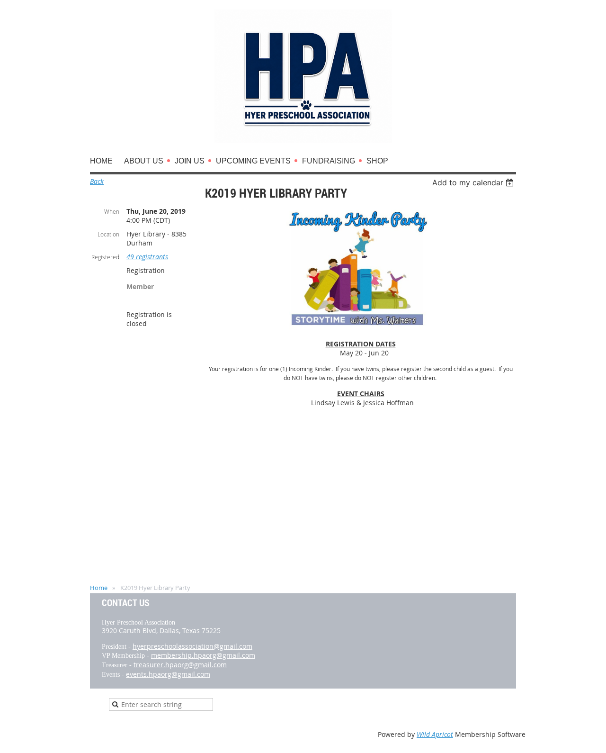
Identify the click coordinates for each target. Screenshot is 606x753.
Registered (105, 257)
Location (108, 234)
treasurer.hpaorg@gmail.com (180, 664)
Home (98, 587)
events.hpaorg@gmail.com (168, 674)
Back (97, 181)
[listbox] (474, 182)
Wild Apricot (435, 734)
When (111, 211)
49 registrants (147, 256)
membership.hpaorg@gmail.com (203, 655)
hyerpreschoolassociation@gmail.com (192, 646)
